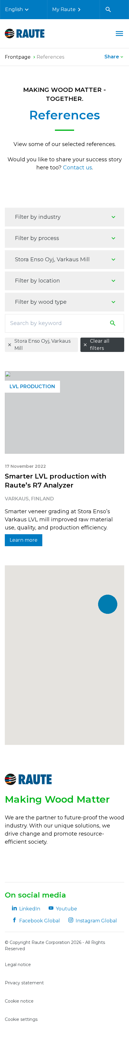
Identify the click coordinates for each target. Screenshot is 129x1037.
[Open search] (108, 9)
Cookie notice (19, 1001)
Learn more (24, 540)
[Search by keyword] (114, 323)
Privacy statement (24, 983)
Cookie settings (21, 1019)
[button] (107, 604)
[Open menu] (119, 33)
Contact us (77, 167)
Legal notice (18, 964)
